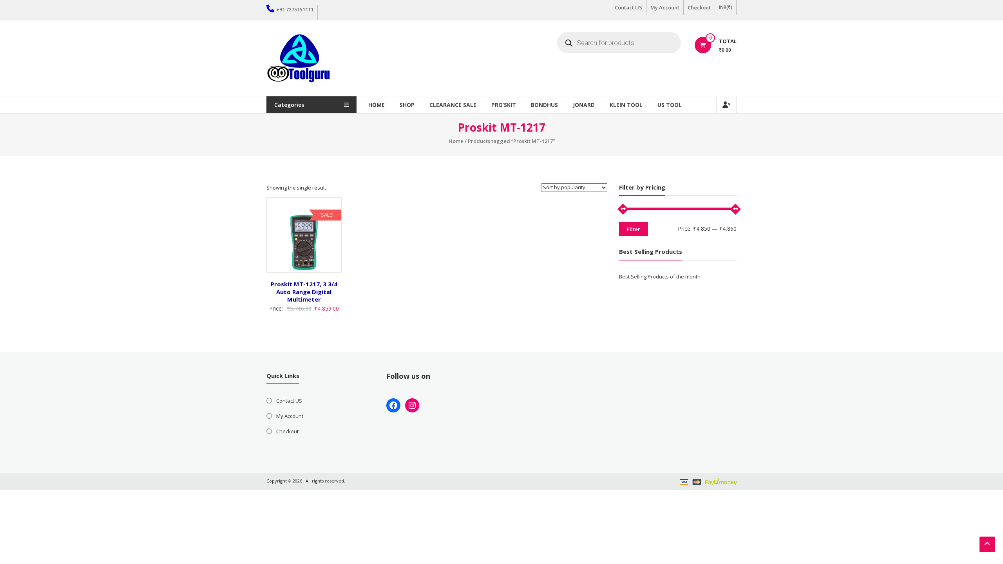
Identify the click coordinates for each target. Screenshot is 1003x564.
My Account (664, 7)
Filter (633, 229)
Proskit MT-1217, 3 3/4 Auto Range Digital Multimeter (304, 291)
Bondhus (544, 104)
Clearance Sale (452, 104)
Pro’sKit (503, 104)
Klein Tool (626, 104)
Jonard (584, 104)
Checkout (699, 7)
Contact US (628, 7)
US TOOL (669, 104)
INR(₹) (725, 7)
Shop (407, 104)
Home (376, 104)
